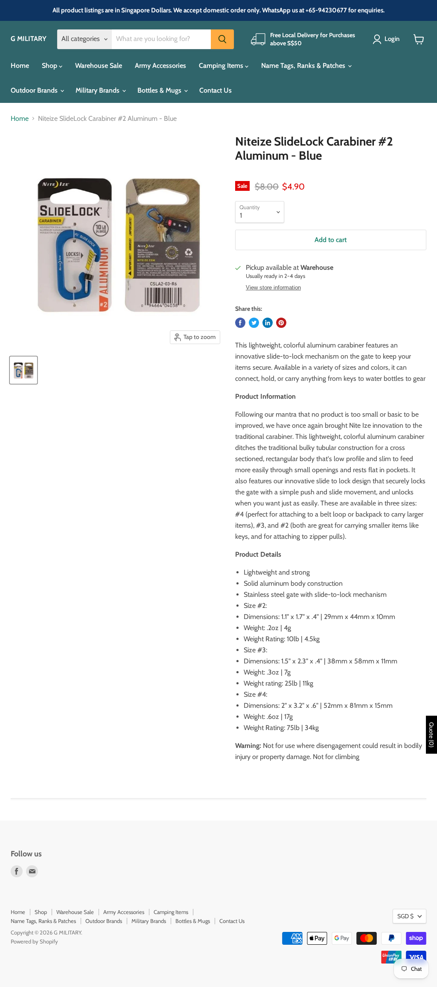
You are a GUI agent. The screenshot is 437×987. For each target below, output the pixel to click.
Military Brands (98, 90)
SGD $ (405, 916)
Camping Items (222, 65)
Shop (50, 65)
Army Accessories (160, 65)
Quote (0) (431, 734)
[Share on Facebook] (240, 323)
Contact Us (215, 90)
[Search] (222, 39)
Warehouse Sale (98, 65)
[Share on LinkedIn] (267, 323)
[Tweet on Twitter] (254, 323)
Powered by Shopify (34, 941)
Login (392, 39)
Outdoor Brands (35, 90)
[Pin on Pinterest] (281, 323)
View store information (273, 288)
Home (20, 65)
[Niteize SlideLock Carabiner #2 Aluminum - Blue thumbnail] (23, 370)
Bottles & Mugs (160, 90)
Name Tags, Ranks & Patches (304, 65)
